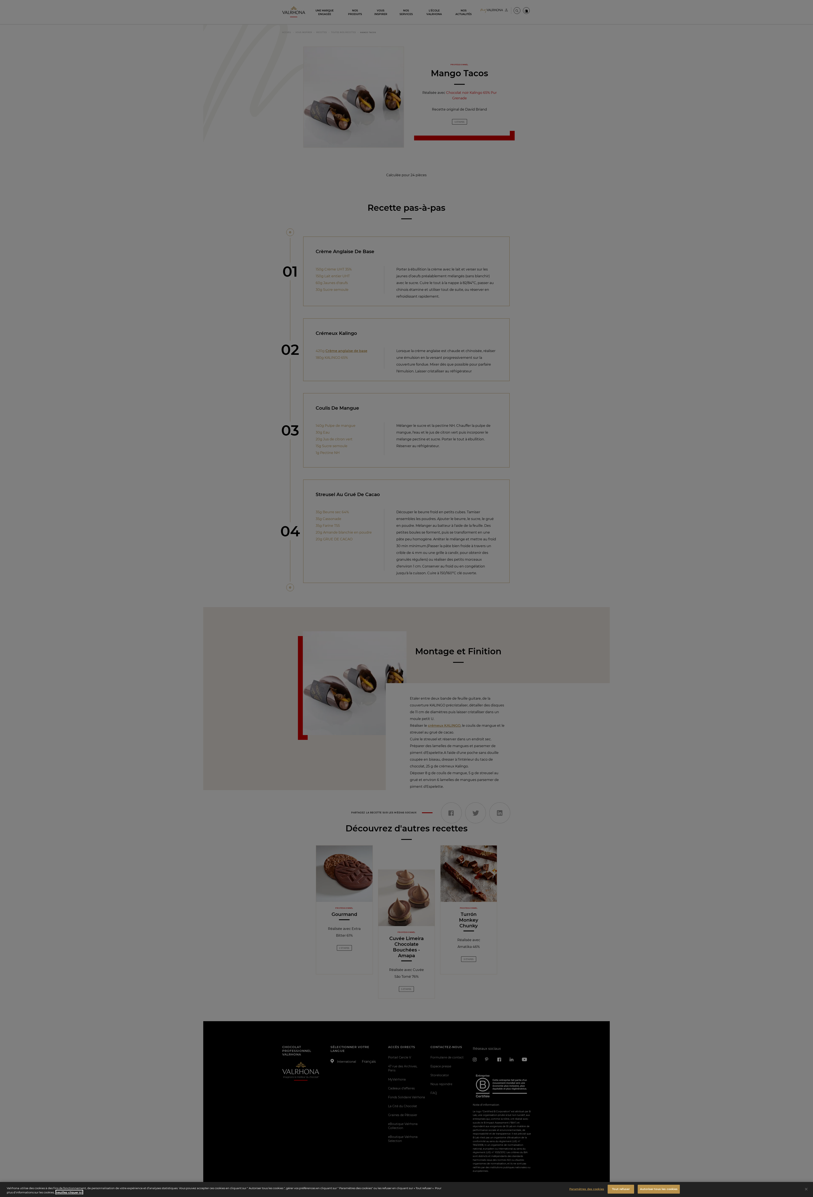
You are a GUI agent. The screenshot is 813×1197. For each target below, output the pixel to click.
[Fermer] (806, 1189)
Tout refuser (621, 1189)
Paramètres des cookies (586, 1189)
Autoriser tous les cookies (659, 1189)
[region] (406, 1189)
